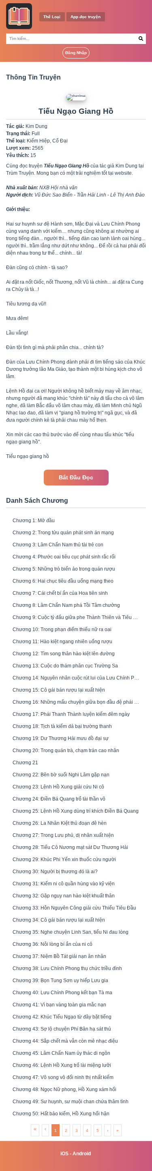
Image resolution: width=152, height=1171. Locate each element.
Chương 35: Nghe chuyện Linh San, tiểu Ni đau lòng (70, 932)
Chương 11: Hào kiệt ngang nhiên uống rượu (62, 641)
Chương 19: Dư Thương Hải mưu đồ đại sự (61, 738)
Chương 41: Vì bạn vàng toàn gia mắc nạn (59, 1005)
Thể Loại (51, 17)
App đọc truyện (86, 17)
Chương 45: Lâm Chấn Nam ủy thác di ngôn (61, 1053)
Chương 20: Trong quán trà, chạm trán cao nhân (66, 750)
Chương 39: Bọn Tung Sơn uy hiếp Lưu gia (60, 980)
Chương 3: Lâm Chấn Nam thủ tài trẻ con (58, 545)
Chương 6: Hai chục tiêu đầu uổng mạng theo (63, 581)
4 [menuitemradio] (87, 1130)
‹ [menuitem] (45, 1129)
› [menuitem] (107, 1130)
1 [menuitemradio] (55, 1130)
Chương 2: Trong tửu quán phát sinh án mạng (63, 532)
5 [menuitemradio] (97, 1130)
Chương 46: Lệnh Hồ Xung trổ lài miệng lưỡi (62, 1065)
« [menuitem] (35, 1129)
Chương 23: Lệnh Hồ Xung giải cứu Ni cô (58, 787)
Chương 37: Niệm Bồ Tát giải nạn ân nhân (59, 956)
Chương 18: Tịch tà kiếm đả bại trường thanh (62, 726)
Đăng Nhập (76, 52)
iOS (64, 1153)
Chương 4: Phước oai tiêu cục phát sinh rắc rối (64, 557)
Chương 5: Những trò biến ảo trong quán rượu (64, 569)
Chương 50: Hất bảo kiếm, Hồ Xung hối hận (61, 1114)
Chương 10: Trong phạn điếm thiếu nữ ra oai (62, 629)
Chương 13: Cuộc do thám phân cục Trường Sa (65, 666)
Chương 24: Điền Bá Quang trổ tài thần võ (59, 799)
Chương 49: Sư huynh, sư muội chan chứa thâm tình (70, 1101)
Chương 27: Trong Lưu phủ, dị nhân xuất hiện (63, 835)
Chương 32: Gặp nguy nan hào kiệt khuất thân (64, 896)
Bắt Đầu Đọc (76, 478)
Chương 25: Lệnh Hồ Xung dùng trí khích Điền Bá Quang (76, 811)
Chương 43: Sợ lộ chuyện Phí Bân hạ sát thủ (62, 1029)
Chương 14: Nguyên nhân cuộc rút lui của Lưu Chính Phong (76, 678)
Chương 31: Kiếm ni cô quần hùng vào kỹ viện (64, 884)
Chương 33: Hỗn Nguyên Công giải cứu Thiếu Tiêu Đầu (74, 908)
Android (82, 1153)
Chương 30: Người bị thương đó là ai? (55, 871)
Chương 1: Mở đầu (34, 520)
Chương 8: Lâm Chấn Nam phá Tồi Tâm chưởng (66, 605)
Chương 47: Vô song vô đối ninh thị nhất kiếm (63, 1077)
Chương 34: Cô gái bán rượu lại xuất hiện (59, 920)
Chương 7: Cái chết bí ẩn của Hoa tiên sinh (60, 593)
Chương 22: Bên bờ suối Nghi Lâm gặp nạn (61, 775)
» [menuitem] (117, 1130)
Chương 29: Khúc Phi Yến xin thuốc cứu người (64, 859)
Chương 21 (25, 762)
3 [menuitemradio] (76, 1130)
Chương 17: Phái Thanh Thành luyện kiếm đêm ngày (71, 714)
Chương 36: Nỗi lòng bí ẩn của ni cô (52, 944)
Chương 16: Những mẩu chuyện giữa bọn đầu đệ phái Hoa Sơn (76, 702)
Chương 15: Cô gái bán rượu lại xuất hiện (59, 690)
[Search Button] (141, 38)
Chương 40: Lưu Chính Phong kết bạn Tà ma (62, 992)
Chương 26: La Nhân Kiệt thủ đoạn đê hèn (60, 823)
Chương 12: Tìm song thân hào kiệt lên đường (64, 654)
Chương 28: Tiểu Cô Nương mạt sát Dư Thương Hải (70, 847)
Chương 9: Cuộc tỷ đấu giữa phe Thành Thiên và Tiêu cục (76, 617)
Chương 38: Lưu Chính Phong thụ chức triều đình (67, 968)
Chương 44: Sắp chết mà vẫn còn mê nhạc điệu (65, 1041)
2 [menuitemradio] (66, 1130)
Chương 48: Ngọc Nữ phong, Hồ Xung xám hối (64, 1089)
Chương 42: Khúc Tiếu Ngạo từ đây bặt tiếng (62, 1017)
